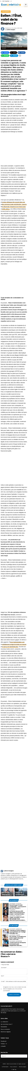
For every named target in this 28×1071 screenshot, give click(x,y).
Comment (4, 967)
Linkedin (3, 1046)
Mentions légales (6, 1031)
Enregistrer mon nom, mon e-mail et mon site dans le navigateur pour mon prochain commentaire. (14, 988)
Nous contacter (5, 1029)
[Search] (25, 1055)
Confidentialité (5, 1066)
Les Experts (6, 11)
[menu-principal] (25, 4)
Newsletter (4, 1026)
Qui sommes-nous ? (6, 1024)
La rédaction (4, 1021)
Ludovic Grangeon (9, 870)
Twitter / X (4, 1043)
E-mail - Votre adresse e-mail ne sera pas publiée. (13, 981)
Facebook (3, 1041)
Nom (2, 975)
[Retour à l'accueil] (11, 4)
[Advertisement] (14, 149)
